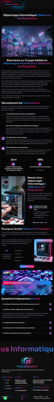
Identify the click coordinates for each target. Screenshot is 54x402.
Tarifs (7, 383)
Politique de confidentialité (42, 398)
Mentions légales (38, 396)
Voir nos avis (40, 170)
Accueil (7, 380)
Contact (7, 385)
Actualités (8, 388)
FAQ (47, 396)
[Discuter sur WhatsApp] (5, 398)
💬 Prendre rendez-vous (40, 222)
